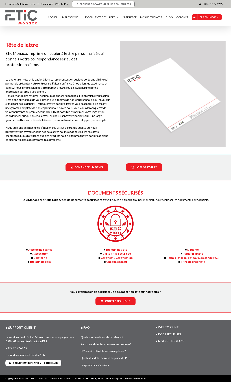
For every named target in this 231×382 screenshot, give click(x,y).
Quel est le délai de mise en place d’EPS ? (105, 358)
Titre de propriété (193, 261)
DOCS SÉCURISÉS (169, 334)
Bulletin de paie (40, 261)
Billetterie (40, 257)
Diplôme (193, 249)
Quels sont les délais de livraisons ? (102, 337)
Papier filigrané (193, 253)
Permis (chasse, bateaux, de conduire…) (193, 257)
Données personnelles (135, 378)
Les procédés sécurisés (95, 365)
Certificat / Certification (117, 257)
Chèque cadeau (116, 261)
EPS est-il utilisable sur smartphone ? (103, 351)
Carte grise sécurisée (117, 253)
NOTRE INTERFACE (171, 341)
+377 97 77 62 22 (16, 348)
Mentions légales (114, 378)
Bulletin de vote (116, 249)
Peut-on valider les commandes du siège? (106, 344)
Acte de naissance (40, 249)
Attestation (40, 253)
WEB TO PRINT (168, 327)
